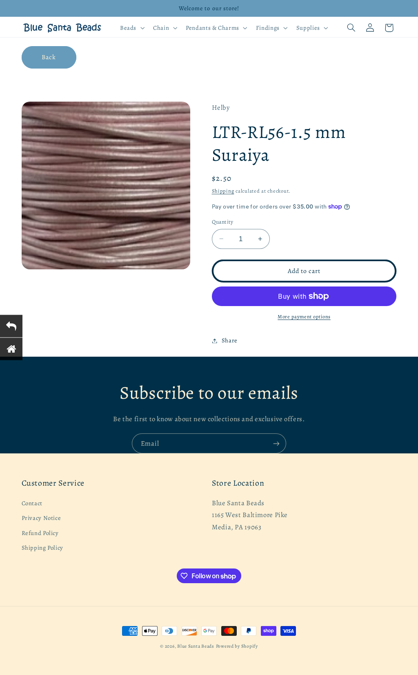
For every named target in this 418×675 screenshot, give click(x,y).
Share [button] (230, 340)
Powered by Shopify (237, 646)
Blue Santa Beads (195, 646)
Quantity (222, 222)
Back (49, 57)
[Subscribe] (276, 443)
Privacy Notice (41, 518)
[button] (131, 28)
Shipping (223, 190)
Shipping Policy (42, 548)
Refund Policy (40, 533)
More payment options (304, 316)
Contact (32, 503)
